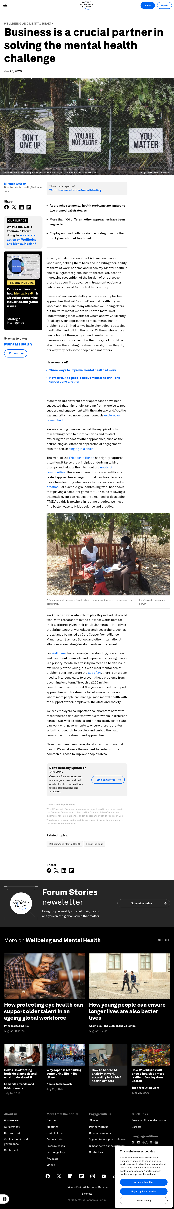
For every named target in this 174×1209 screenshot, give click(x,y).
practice (52, 487)
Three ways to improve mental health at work (82, 370)
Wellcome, (59, 653)
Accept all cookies (143, 1182)
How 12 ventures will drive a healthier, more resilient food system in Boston (149, 1075)
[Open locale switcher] (4, 1199)
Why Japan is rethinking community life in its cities (64, 1073)
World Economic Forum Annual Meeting (75, 190)
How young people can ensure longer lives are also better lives (127, 1011)
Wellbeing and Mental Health (29, 23)
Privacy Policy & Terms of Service (87, 1187)
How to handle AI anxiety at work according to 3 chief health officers (106, 1075)
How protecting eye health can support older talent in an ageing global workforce (43, 1011)
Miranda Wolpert (15, 183)
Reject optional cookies (143, 1191)
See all (164, 940)
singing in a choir (81, 448)
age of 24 (94, 672)
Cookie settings (144, 1200)
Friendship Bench (81, 457)
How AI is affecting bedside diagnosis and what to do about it (20, 1073)
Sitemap (87, 1193)
